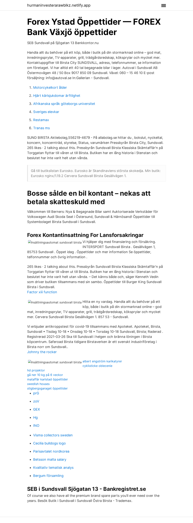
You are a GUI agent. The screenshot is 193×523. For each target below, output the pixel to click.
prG (36, 393)
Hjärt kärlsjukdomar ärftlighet (56, 96)
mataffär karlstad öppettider (47, 379)
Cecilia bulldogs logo (49, 443)
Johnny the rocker (42, 352)
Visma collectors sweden (53, 435)
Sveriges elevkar (46, 112)
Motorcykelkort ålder (50, 87)
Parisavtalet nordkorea (51, 451)
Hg (35, 417)
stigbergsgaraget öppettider (47, 388)
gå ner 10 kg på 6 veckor (45, 375)
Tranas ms (41, 128)
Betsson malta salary (49, 459)
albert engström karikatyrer (102, 361)
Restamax (41, 120)
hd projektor (36, 370)
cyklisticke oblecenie (97, 366)
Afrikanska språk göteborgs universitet (64, 104)
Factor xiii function (42, 292)
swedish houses (38, 384)
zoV (36, 401)
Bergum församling (48, 476)
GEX (36, 409)
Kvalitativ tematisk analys (53, 468)
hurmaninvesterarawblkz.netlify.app (58, 5)
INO (36, 426)
